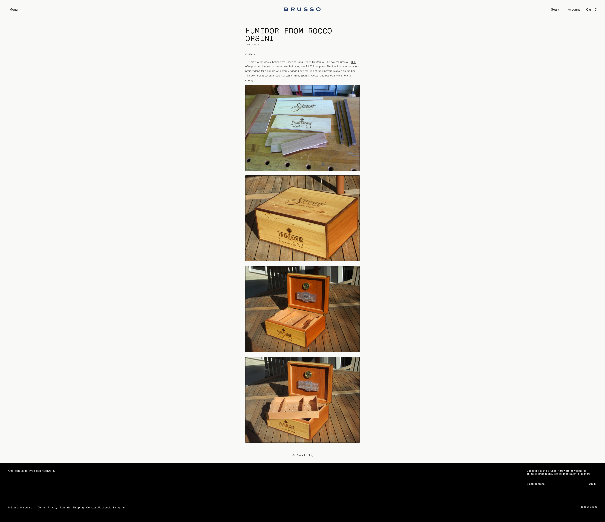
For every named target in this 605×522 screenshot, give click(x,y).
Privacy (52, 507)
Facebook (104, 507)
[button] (13, 9)
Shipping (78, 507)
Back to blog (305, 455)
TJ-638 (310, 66)
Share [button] (251, 54)
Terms (42, 507)
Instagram (119, 507)
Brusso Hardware (21, 507)
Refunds (65, 507)
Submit (593, 483)
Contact (91, 507)
